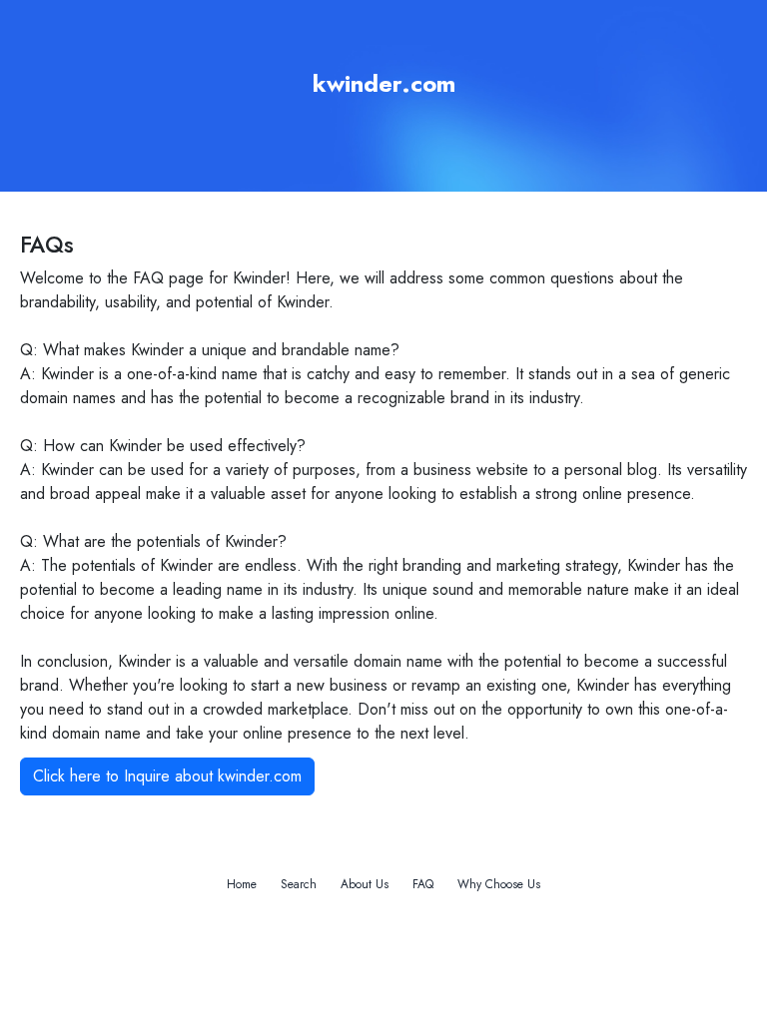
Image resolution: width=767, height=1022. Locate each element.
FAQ (422, 884)
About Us (364, 884)
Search (299, 884)
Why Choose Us (498, 884)
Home (242, 884)
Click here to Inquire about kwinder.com (167, 776)
